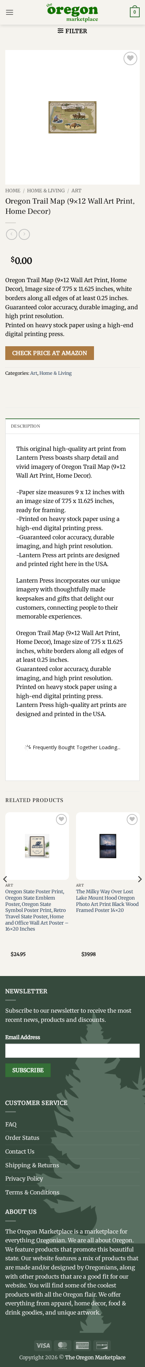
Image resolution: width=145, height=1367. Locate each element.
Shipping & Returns (32, 1165)
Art (76, 191)
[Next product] (11, 234)
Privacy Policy (24, 1178)
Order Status (22, 1137)
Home (12, 191)
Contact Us (19, 1151)
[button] (9, 12)
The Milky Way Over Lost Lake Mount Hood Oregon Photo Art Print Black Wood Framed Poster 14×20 (107, 901)
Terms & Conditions (32, 1192)
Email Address (22, 1037)
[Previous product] (24, 234)
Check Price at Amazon (49, 353)
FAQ (11, 1124)
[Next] (139, 894)
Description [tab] (25, 426)
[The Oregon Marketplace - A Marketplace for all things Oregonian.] (72, 12)
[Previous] (5, 894)
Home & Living (46, 191)
